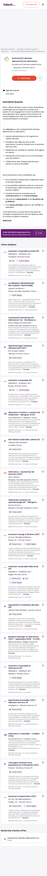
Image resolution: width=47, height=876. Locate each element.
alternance (5, 51)
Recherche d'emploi (8, 49)
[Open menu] (43, 4)
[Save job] (39, 78)
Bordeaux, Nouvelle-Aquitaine (27, 49)
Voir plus (30, 272)
